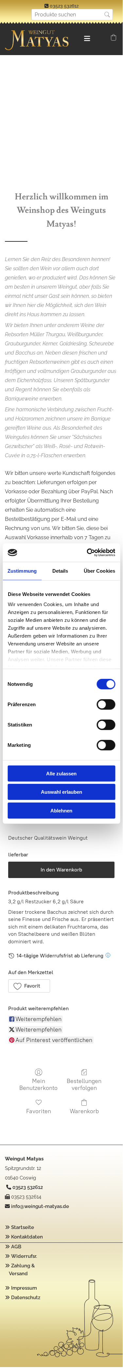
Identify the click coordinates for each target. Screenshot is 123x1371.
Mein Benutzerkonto (38, 1084)
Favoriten (38, 1111)
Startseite (22, 1227)
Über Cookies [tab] (99, 570)
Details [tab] (60, 570)
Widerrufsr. (24, 1256)
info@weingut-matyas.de (40, 1206)
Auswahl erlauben (61, 792)
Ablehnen (61, 810)
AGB (16, 1247)
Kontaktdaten (27, 1237)
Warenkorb (84, 1111)
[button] (29, 985)
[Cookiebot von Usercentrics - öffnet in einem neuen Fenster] (87, 552)
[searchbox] (72, 14)
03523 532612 (64, 6)
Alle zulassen (61, 773)
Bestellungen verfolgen (84, 1084)
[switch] (106, 704)
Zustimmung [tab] (22, 570)
